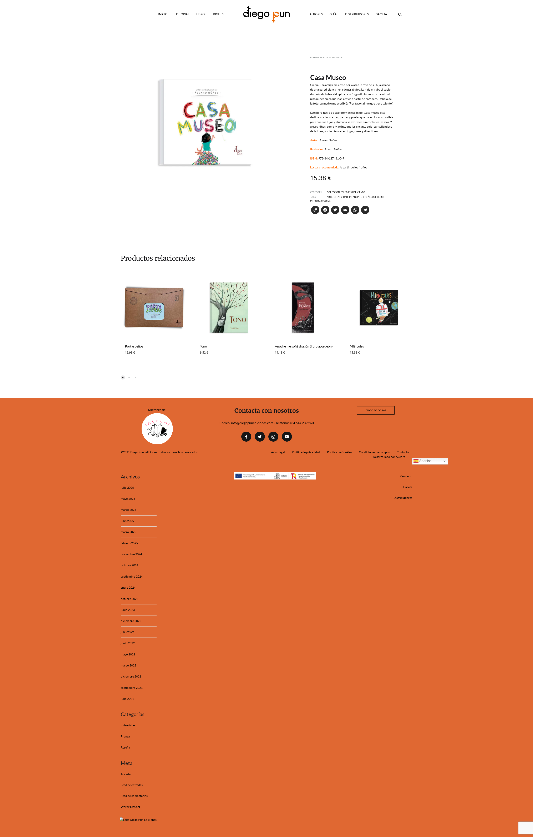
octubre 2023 (129, 598)
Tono (203, 346)
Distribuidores (357, 14)
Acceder (126, 774)
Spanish (425, 461)
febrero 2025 (129, 543)
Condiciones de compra (374, 452)
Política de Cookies (339, 452)
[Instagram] (273, 437)
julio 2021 (127, 698)
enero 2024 (128, 587)
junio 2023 (128, 610)
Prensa (125, 736)
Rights (218, 14)
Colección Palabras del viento (346, 192)
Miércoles (357, 346)
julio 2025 (127, 521)
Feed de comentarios (134, 795)
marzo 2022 (128, 665)
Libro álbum (368, 196)
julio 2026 (127, 487)
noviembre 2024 (131, 554)
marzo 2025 (128, 532)
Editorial (181, 14)
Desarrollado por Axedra (389, 456)
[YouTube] (287, 437)
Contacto (403, 452)
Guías (334, 14)
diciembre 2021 (131, 676)
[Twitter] (260, 437)
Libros (201, 14)
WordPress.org (130, 806)
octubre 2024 (129, 565)
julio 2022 (127, 632)
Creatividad (341, 196)
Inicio (162, 14)
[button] (123, 377)
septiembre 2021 (132, 687)
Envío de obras (376, 410)
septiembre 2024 (132, 576)
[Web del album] (157, 443)
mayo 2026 (128, 498)
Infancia (354, 196)
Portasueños (134, 346)
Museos (326, 200)
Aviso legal (278, 452)
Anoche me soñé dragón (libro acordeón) (304, 346)
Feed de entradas (132, 785)
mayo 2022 (128, 654)
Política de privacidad (306, 452)
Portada (314, 57)
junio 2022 (128, 643)
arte (329, 196)
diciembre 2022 (131, 621)
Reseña (125, 747)
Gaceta (381, 14)
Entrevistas (128, 725)
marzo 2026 (128, 509)
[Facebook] (246, 437)
